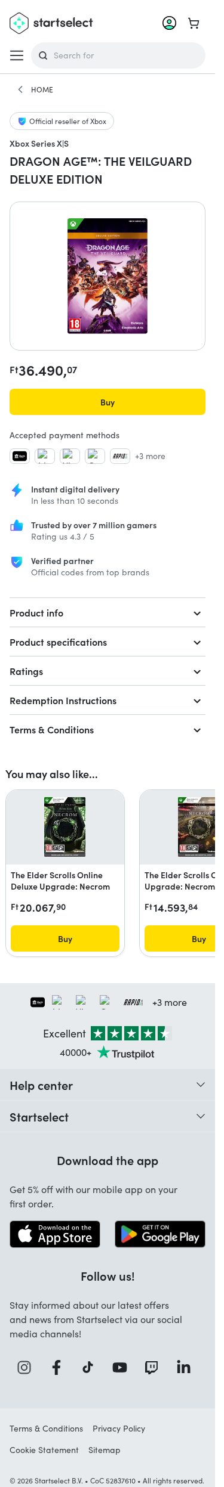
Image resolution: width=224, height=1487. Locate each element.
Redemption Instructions (63, 700)
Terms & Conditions (52, 729)
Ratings (26, 670)
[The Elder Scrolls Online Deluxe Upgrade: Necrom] (64, 827)
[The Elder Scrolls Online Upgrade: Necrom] (198, 827)
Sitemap (104, 1449)
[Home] (20, 89)
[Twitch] (155, 1367)
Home (42, 89)
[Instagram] (28, 1367)
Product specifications (58, 641)
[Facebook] (60, 1367)
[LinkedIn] (187, 1367)
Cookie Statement (44, 1449)
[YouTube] (124, 1367)
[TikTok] (92, 1367)
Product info (36, 612)
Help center (41, 1084)
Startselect (39, 1116)
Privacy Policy (119, 1428)
